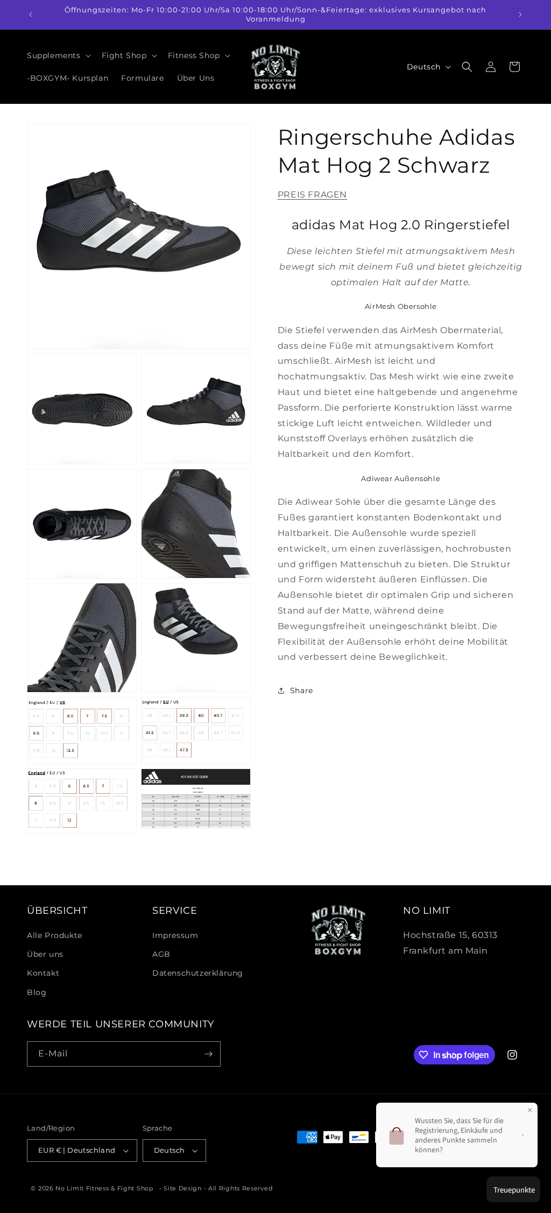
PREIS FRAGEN (312, 194)
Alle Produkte (54, 935)
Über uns (45, 954)
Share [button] (301, 690)
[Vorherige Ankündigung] (31, 14)
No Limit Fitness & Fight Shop (104, 1188)
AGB (161, 954)
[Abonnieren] (208, 1054)
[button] (57, 55)
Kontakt (43, 973)
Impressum (175, 935)
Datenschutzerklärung (197, 973)
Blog (36, 992)
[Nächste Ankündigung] (520, 14)
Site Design (183, 1188)
